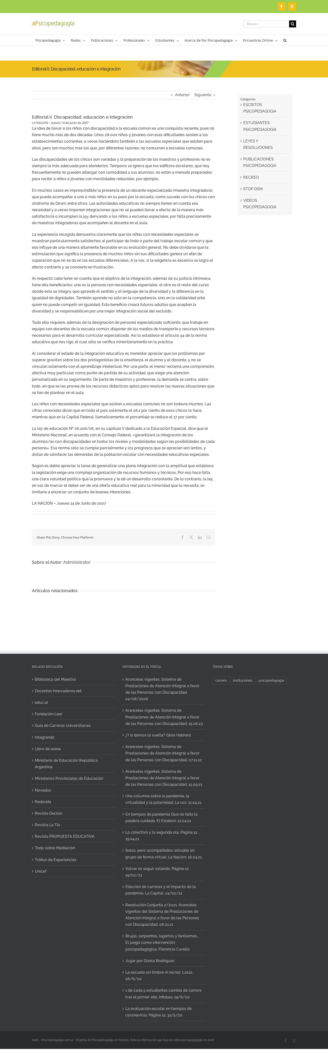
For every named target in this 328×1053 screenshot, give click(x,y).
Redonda (43, 801)
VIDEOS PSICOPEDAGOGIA (259, 203)
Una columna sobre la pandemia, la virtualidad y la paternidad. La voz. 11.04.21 (163, 799)
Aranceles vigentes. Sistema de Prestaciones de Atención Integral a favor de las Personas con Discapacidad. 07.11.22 (163, 753)
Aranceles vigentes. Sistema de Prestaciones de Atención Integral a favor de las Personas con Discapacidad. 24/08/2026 (162, 689)
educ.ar (41, 702)
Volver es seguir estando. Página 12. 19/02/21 (157, 871)
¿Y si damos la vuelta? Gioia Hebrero (158, 735)
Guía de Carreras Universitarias (63, 725)
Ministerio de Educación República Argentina (66, 763)
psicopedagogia (271, 680)
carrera (221, 680)
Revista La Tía (47, 825)
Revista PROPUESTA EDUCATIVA (64, 836)
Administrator (77, 562)
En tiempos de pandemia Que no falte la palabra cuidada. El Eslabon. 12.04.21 (161, 817)
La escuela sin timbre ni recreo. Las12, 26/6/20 (159, 975)
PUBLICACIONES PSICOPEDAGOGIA (259, 162)
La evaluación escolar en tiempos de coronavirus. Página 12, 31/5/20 (158, 1011)
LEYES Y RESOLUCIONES (258, 144)
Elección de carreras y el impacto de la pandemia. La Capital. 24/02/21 (160, 889)
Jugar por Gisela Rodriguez (150, 960)
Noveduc (43, 790)
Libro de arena (48, 749)
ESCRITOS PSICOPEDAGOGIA (259, 108)
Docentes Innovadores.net (58, 691)
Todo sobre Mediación (55, 848)
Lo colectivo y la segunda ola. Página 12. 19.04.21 (161, 835)
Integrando (45, 737)
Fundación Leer (48, 714)
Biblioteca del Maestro (55, 679)
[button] (284, 40)
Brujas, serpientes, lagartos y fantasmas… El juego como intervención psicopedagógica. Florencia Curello (162, 942)
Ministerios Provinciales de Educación (69, 778)
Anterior (182, 95)
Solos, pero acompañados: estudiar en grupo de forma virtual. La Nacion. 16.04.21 (163, 853)
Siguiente (202, 95)
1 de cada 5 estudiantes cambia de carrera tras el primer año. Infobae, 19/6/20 (163, 993)
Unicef (40, 871)
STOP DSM (253, 189)
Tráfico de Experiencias (55, 859)
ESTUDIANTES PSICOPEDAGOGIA (259, 126)
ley (85, 216)
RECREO (251, 177)
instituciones (242, 680)
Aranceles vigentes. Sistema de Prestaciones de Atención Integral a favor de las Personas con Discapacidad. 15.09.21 (163, 778)
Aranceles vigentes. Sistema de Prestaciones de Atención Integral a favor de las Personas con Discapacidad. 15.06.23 (164, 717)
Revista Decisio (48, 813)
